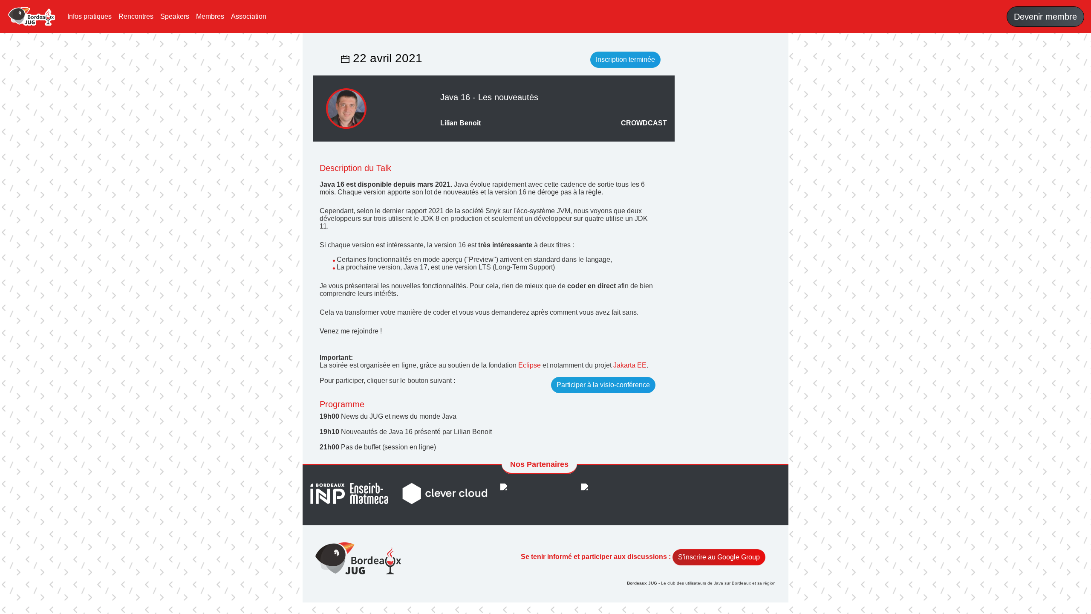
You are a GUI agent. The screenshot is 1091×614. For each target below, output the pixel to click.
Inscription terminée (625, 59)
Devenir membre (1045, 16)
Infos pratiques (89, 16)
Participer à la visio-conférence (603, 384)
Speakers (174, 16)
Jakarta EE (630, 365)
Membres (210, 16)
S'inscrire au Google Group (719, 557)
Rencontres (135, 16)
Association (248, 16)
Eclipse (529, 365)
